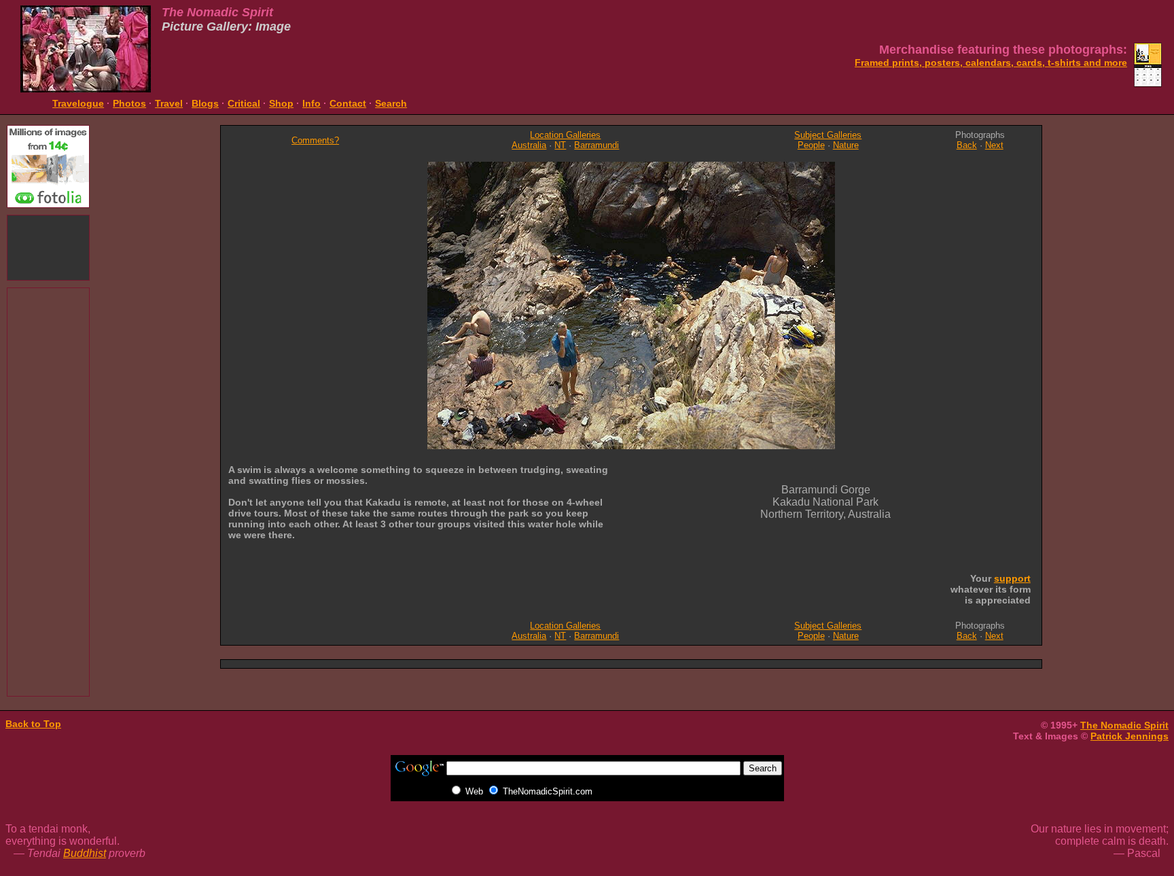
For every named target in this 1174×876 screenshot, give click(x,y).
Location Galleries (565, 135)
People (811, 145)
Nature (846, 145)
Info (311, 103)
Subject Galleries (827, 135)
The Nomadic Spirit (1124, 725)
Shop (281, 103)
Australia (529, 145)
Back (967, 145)
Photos (129, 103)
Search (391, 103)
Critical (244, 103)
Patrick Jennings (1129, 736)
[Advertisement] (48, 246)
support (1012, 578)
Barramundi (596, 145)
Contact (348, 103)
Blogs (205, 103)
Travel (169, 103)
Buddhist (84, 853)
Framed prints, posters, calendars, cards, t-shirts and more (991, 62)
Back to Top (33, 723)
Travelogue (78, 103)
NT (560, 145)
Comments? (315, 140)
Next (994, 145)
